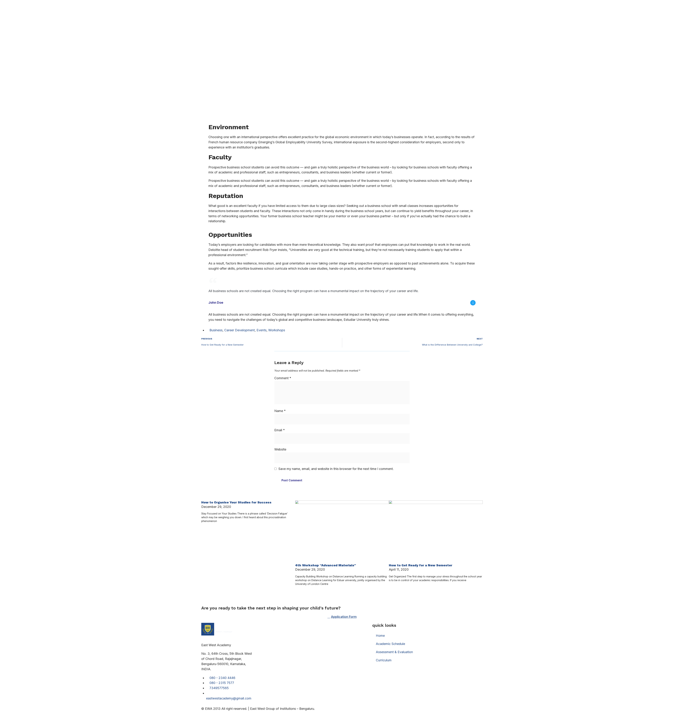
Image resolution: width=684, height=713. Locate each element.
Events (261, 330)
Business (215, 330)
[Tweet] (473, 302)
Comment (282, 378)
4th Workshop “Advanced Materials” (325, 565)
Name (280, 411)
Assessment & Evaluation (394, 652)
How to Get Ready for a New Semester (420, 565)
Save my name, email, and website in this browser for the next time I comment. (336, 469)
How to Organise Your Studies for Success (236, 502)
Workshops (276, 330)
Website (280, 449)
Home (380, 635)
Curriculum (384, 660)
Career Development (239, 330)
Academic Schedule (390, 644)
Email (279, 430)
